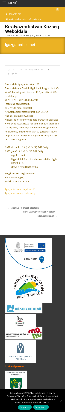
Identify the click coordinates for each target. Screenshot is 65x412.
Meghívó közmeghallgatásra (23, 207)
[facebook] (57, 10)
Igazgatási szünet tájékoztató (20, 189)
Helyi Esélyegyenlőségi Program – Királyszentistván (40, 213)
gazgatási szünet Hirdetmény (20, 192)
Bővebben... (41, 407)
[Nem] (61, 400)
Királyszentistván (36, 69)
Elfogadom (24, 407)
